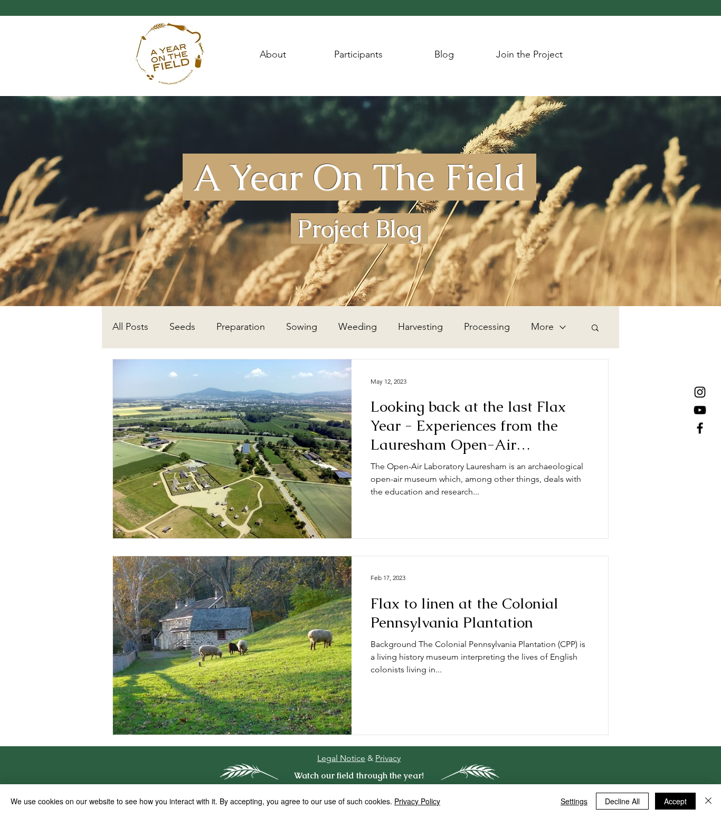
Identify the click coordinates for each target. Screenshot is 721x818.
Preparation (240, 326)
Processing (487, 326)
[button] (595, 328)
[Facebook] (699, 428)
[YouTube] (699, 410)
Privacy (388, 758)
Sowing (301, 326)
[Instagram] (699, 392)
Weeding (357, 326)
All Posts (130, 326)
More (542, 326)
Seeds (182, 326)
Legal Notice (341, 758)
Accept (675, 801)
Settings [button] (574, 801)
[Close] (708, 801)
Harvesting (420, 326)
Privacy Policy (417, 801)
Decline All (622, 801)
